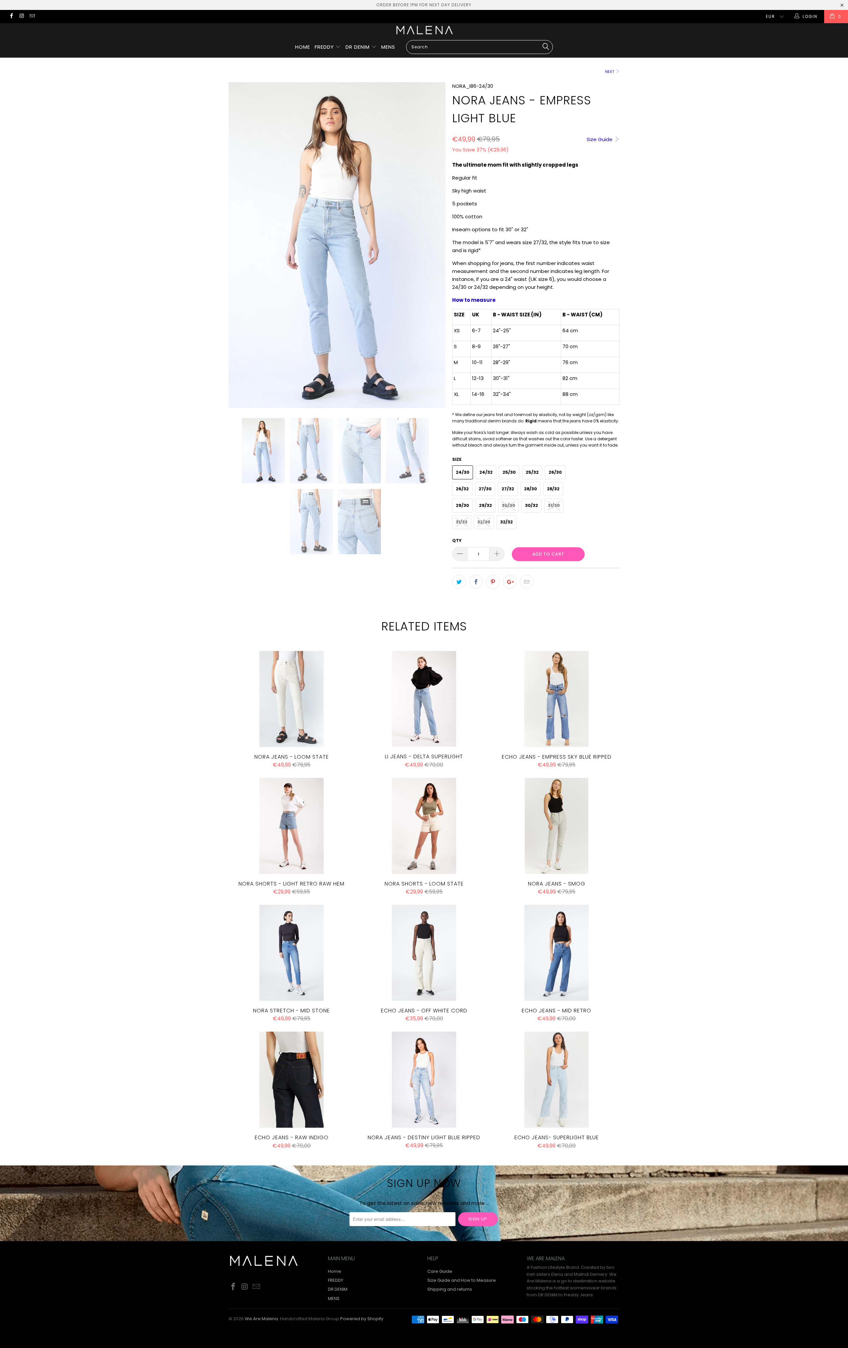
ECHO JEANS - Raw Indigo (291, 1080)
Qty (457, 540)
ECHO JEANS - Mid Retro (556, 953)
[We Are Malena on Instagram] (21, 16)
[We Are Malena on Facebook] (11, 16)
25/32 (532, 472)
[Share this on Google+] (510, 582)
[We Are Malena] (424, 30)
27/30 (485, 489)
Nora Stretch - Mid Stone (291, 953)
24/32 (486, 472)
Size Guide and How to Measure (461, 1280)
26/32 (462, 489)
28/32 (553, 489)
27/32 (508, 489)
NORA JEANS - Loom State (291, 699)
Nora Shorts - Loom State (424, 826)
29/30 (462, 505)
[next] (434, 245)
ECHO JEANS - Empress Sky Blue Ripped (556, 699)
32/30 (483, 522)
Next (610, 71)
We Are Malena (261, 1319)
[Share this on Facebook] (476, 582)
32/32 (506, 522)
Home (302, 46)
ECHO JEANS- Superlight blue (556, 1080)
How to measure (474, 300)
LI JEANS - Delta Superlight (424, 699)
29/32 (485, 505)
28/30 (530, 489)
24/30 (462, 472)
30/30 (508, 505)
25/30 (509, 472)
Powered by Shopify (361, 1319)
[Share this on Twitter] (459, 582)
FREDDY (325, 46)
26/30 (555, 472)
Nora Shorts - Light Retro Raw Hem (291, 826)
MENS (388, 46)
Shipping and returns (449, 1289)
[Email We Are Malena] (32, 16)
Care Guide (439, 1271)
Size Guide (600, 139)
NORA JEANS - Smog (556, 826)
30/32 (531, 505)
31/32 (461, 522)
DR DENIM (358, 46)
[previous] (240, 245)
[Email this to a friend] (527, 582)
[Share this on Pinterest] (493, 582)
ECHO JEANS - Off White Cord (424, 953)
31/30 (554, 505)
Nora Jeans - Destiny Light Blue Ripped (424, 1080)
